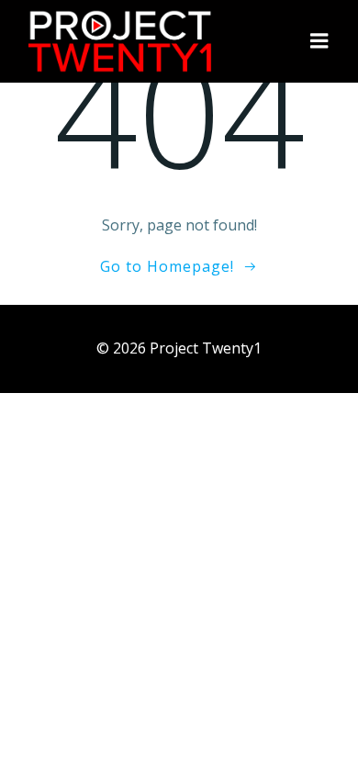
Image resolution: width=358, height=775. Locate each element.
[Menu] (319, 41)
